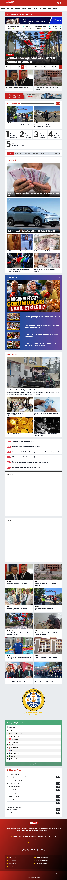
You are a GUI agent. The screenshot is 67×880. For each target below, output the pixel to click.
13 (38, 66)
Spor (29, 8)
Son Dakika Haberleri (41, 863)
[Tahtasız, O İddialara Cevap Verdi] (19, 572)
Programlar (42, 8)
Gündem (10, 8)
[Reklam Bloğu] (33, 20)
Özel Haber (35, 873)
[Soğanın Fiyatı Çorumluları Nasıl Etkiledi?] (34, 296)
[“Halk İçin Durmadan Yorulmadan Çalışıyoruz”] (19, 596)
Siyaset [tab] (27, 153)
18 (52, 66)
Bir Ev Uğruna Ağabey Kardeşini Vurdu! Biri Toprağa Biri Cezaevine (28, 135)
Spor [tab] (42, 153)
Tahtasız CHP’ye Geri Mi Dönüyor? (17, 682)
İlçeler (35, 8)
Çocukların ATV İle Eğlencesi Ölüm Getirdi (43, 135)
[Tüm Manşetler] (59, 354)
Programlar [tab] (60, 153)
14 (41, 66)
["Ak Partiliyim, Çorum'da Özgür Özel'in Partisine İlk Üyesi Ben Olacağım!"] (13, 326)
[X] (26, 849)
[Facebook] (23, 849)
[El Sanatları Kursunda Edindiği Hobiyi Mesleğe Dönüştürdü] (48, 621)
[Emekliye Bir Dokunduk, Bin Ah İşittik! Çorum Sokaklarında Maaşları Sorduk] (13, 344)
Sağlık (56, 873)
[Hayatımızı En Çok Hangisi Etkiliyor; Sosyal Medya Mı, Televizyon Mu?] (13, 317)
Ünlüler (15, 873)
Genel (3, 8)
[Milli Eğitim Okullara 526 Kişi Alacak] (48, 645)
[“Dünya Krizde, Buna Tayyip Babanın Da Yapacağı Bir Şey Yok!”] (13, 335)
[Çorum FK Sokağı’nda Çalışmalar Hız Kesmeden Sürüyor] (19, 621)
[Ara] (58, 3)
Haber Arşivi (12, 867)
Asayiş (24, 8)
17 (49, 66)
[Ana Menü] (60, 3)
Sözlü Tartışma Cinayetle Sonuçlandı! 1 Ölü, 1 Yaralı (57, 135)
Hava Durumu (12, 857)
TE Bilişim (37, 877)
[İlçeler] (59, 520)
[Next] (38, 849)
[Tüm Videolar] (59, 277)
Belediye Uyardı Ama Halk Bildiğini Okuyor (26, 446)
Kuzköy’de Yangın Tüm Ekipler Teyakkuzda (20, 124)
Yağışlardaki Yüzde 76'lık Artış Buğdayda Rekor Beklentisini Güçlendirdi (35, 452)
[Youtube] (32, 849)
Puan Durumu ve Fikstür (42, 860)
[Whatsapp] (41, 849)
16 (47, 66)
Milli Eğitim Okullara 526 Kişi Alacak (46, 657)
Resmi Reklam (52, 8)
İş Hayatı (26, 873)
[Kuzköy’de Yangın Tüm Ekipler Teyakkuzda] (20, 114)
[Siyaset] (59, 474)
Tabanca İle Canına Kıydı (19, 145)
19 (55, 66)
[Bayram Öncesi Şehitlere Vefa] (48, 670)
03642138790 (34, 839)
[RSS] (43, 849)
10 (31, 66)
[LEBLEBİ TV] (9, 3)
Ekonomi (47, 873)
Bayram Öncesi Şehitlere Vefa (44, 682)
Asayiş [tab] (35, 153)
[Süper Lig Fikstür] (59, 770)
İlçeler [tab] (49, 153)
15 (44, 66)
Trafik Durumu (12, 860)
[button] (57, 103)
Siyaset (17, 8)
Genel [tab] (10, 153)
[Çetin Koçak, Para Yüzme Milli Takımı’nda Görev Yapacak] (19, 645)
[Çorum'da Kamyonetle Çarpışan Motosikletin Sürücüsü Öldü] (47, 114)
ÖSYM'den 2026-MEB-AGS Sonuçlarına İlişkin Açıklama (30, 462)
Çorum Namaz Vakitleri (42, 857)
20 (58, 66)
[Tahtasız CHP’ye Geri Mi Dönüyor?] (19, 670)
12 (36, 66)
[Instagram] (29, 849)
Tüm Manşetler (12, 863)
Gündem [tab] (18, 153)
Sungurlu (10, 631)
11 (33, 66)
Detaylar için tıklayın (33, 764)
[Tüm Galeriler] (59, 160)
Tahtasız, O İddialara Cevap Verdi (23, 441)
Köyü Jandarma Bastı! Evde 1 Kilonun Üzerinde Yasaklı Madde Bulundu (13, 135)
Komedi (42, 873)
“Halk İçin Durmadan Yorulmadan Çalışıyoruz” (27, 457)
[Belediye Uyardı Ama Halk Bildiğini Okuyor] (48, 572)
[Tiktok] (35, 849)
